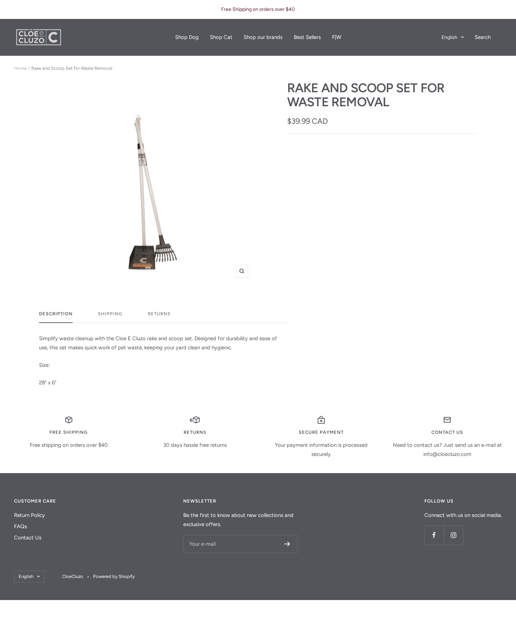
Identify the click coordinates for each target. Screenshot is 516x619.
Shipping (110, 313)
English (449, 37)
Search (483, 37)
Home (20, 68)
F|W (336, 37)
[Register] (287, 543)
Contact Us (27, 537)
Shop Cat (221, 37)
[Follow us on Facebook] (434, 535)
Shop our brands (263, 37)
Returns (159, 313)
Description (56, 313)
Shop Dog (187, 37)
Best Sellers (307, 37)
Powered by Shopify (114, 576)
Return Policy (29, 515)
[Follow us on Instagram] (453, 535)
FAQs (20, 526)
